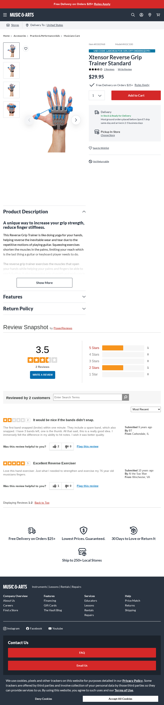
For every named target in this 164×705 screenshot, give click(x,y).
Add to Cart (136, 95)
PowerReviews (63, 328)
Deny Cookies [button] (43, 698)
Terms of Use (124, 690)
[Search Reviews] (125, 397)
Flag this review (87, 446)
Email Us (82, 665)
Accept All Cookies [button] (120, 698)
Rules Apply (102, 4)
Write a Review (43, 374)
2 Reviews (109, 69)
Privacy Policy (132, 680)
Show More (44, 282)
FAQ (82, 652)
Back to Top (42, 502)
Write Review (125, 69)
